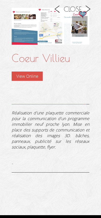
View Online (27, 76)
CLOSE (73, 9)
